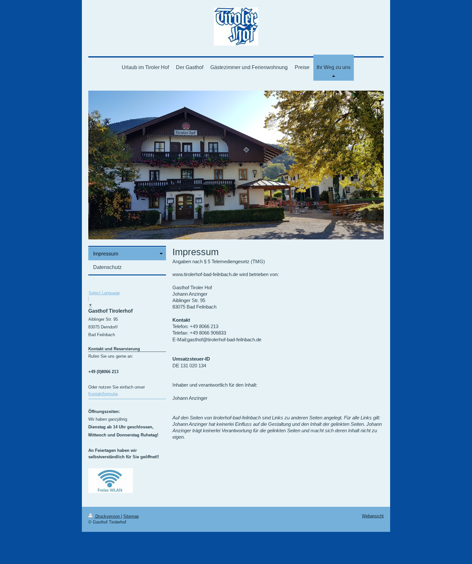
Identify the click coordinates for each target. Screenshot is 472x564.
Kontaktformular (103, 393)
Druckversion (107, 516)
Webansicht (373, 516)
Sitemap (131, 516)
